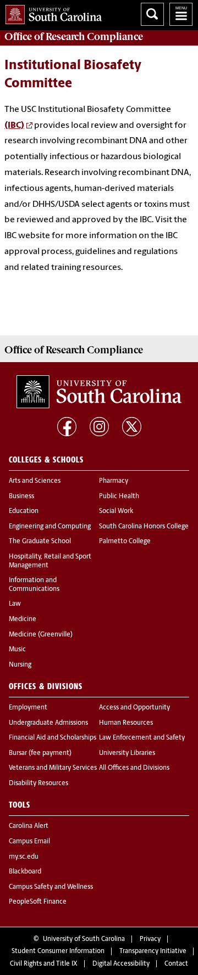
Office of (73, 37)
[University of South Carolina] (99, 391)
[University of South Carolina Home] (51, 12)
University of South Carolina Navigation (181, 14)
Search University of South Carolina (152, 14)
